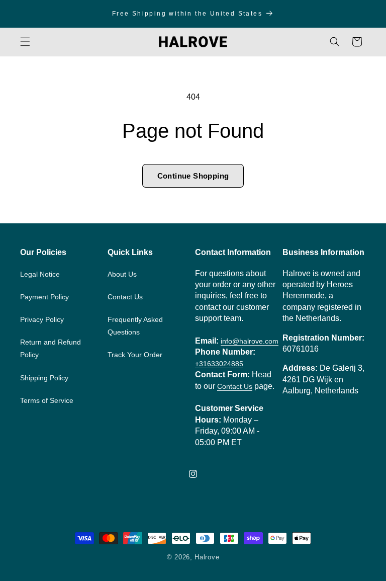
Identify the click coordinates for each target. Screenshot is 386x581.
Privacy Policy (42, 319)
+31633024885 (219, 364)
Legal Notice (40, 274)
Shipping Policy (44, 378)
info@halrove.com (249, 341)
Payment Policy (44, 297)
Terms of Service (46, 400)
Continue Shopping (193, 176)
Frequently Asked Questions (135, 325)
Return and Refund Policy (50, 348)
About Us (122, 274)
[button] (25, 42)
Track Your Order (135, 355)
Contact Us (125, 297)
